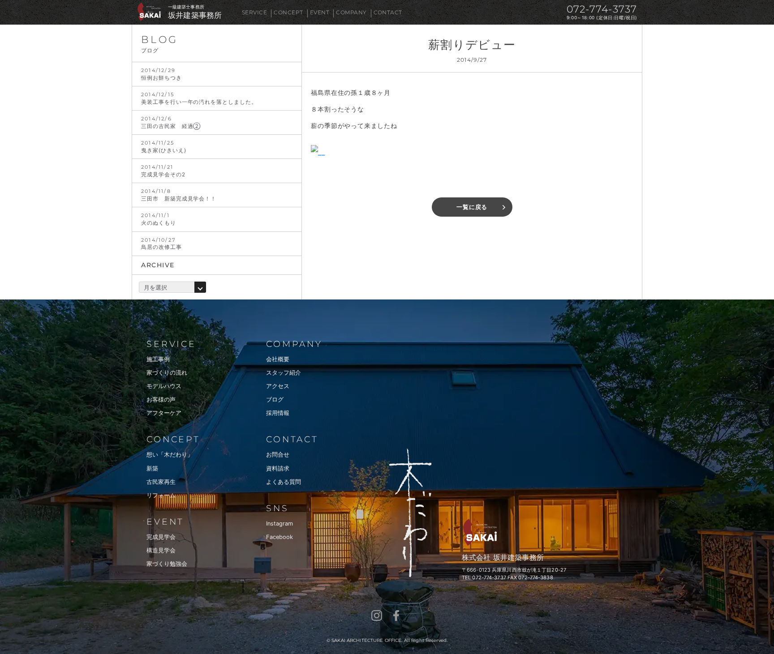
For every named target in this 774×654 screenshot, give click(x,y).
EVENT (319, 12)
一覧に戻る (471, 207)
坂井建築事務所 (195, 15)
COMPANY (351, 12)
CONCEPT (288, 12)
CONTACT (388, 12)
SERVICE (254, 12)
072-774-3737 (602, 9)
